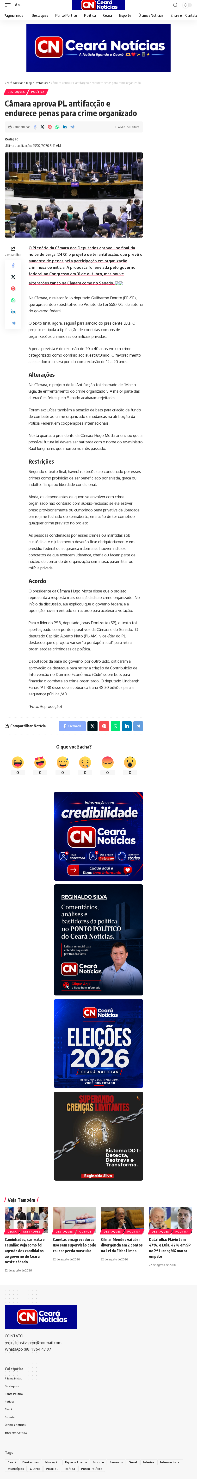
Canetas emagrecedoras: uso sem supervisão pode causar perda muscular (74, 1245)
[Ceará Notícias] (98, 5)
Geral (133, 1462)
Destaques (16, 91)
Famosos (116, 1462)
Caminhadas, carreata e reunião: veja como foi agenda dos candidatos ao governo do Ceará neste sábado (25, 1250)
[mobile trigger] (9, 5)
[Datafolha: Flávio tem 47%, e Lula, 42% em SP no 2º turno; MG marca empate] (170, 1220)
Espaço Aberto (76, 1462)
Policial (52, 1469)
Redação (11, 139)
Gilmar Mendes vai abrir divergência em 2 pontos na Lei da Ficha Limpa (122, 1245)
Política (37, 91)
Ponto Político (91, 1469)
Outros (85, 1231)
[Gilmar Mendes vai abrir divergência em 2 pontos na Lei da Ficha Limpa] (122, 1220)
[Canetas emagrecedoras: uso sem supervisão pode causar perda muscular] (74, 1220)
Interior (148, 1462)
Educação (51, 1462)
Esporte (98, 1462)
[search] (175, 5)
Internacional (170, 1462)
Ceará (12, 1231)
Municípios (15, 1469)
